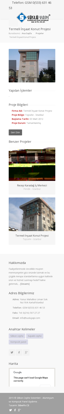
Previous (12, 65)
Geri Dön (15, 132)
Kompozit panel (18, 341)
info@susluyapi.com (30, 317)
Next (51, 65)
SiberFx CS (23, 405)
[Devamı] (25, 283)
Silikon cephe (16, 335)
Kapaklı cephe (35, 335)
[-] (32, 65)
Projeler (40, 33)
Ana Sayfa (27, 33)
